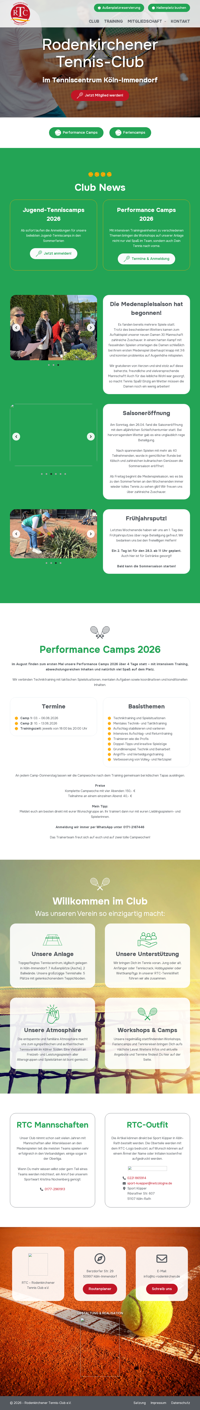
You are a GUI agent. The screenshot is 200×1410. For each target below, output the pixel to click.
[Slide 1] (48, 365)
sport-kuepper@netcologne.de (149, 1183)
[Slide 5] (60, 474)
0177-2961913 (55, 1189)
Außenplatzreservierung (121, 8)
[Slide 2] (53, 365)
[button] (53, 327)
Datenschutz (180, 1403)
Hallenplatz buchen (171, 8)
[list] (53, 327)
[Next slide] (91, 328)
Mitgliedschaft (145, 21)
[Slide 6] (65, 474)
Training (113, 21)
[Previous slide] (16, 328)
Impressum (158, 1403)
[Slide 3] (58, 365)
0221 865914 (136, 1178)
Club (94, 21)
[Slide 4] (56, 474)
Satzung (139, 1403)
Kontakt (180, 21)
